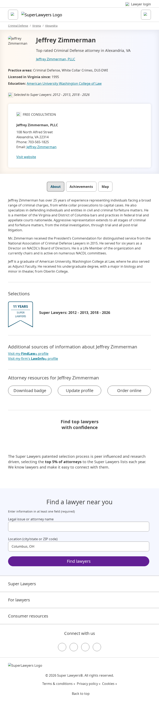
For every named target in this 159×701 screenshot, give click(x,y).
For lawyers (19, 600)
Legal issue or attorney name (31, 519)
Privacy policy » (88, 683)
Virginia (36, 25)
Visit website (26, 157)
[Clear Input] (144, 526)
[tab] (55, 187)
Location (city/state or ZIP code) (33, 539)
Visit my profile (28, 353)
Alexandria (51, 25)
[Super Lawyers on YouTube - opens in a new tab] (85, 647)
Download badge (29, 390)
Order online (129, 390)
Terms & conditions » (58, 683)
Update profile (79, 390)
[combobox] (78, 527)
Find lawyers (79, 561)
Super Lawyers (22, 584)
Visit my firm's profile (33, 358)
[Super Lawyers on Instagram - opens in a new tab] (74, 647)
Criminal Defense (18, 25)
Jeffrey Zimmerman (41, 147)
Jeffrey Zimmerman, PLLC (55, 59)
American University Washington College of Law (64, 83)
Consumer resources (28, 616)
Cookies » (109, 683)
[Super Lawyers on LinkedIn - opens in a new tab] (97, 647)
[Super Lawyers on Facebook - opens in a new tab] (62, 647)
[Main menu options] (13, 15)
